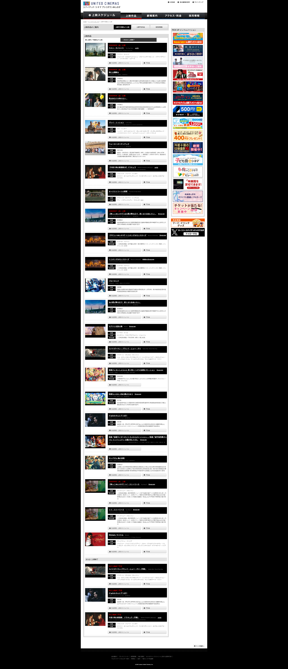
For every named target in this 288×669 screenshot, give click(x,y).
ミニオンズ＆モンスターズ (119, 259)
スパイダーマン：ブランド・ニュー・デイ (125, 348)
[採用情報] (194, 16)
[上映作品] (131, 16)
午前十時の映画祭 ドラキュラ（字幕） (124, 617)
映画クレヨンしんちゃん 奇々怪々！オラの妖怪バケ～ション (132, 370)
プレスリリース (123, 656)
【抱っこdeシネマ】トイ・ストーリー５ (124, 484)
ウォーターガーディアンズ (119, 144)
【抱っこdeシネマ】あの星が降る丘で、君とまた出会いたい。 (132, 214)
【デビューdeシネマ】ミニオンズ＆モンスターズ (127, 235)
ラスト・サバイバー (116, 48)
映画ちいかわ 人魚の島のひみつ (121, 394)
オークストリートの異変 (118, 191)
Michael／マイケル (116, 535)
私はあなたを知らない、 (118, 98)
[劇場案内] (152, 16)
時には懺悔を (114, 72)
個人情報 (141, 656)
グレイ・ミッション (116, 122)
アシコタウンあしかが (93, 21)
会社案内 (114, 656)
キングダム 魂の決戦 (117, 458)
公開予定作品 (141, 27)
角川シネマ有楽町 (148, 659)
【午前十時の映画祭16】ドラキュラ (122, 167)
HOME (85, 21)
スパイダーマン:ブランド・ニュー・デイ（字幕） (128, 569)
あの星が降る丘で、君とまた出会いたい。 (125, 302)
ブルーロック (114, 281)
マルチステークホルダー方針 (120, 659)
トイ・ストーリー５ (116, 510)
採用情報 (133, 656)
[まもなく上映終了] (138, 40)
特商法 (133, 659)
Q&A (138, 659)
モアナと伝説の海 (115, 326)
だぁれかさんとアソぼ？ (118, 415)
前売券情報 (159, 27)
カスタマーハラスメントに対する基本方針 (159, 656)
